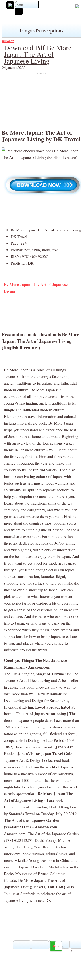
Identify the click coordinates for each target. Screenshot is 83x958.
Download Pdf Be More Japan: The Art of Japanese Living (37, 54)
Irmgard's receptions (41, 30)
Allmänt (8, 41)
